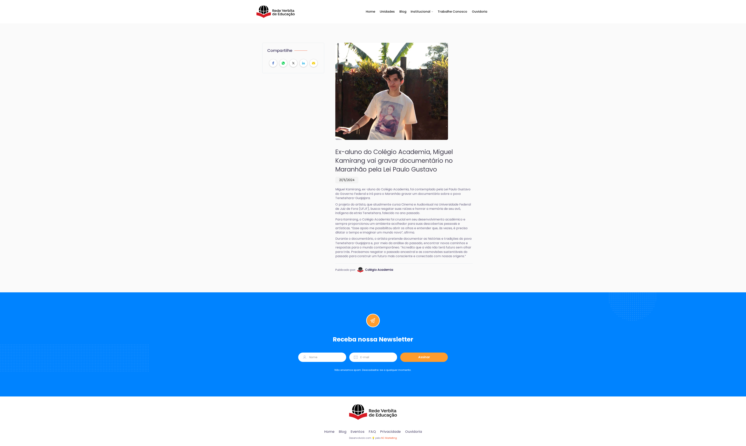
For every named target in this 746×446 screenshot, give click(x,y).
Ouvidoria (479, 12)
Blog (402, 12)
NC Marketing (389, 438)
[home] (275, 11)
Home (370, 12)
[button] (422, 12)
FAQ (372, 431)
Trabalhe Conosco (452, 12)
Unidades (387, 12)
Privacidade (390, 431)
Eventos (357, 431)
